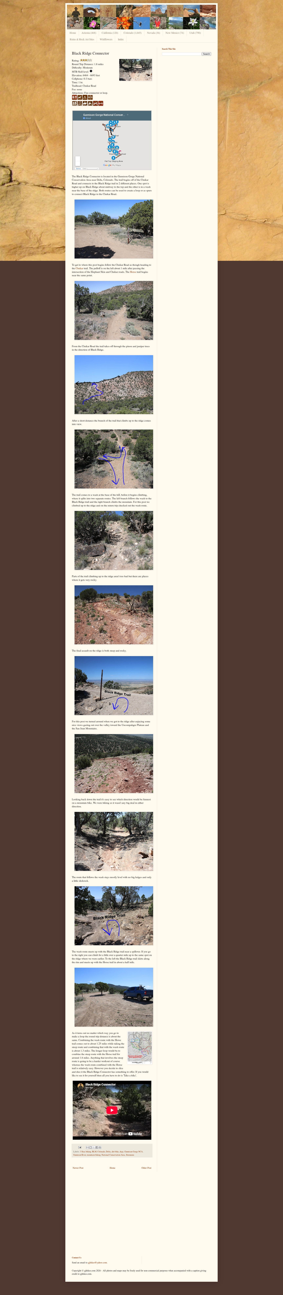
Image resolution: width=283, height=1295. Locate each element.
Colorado (101, 1151)
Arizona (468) (89, 32)
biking (88, 1151)
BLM (94, 1151)
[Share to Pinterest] (100, 1147)
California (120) (110, 32)
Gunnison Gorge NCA (133, 1151)
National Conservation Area (113, 1154)
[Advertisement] (186, 81)
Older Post (146, 1167)
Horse (133, 271)
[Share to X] (93, 1147)
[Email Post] (79, 1147)
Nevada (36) (153, 32)
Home (73, 32)
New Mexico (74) (175, 32)
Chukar (79, 268)
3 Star (82, 1151)
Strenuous (130, 1154)
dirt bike (115, 1151)
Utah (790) (195, 32)
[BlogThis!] (90, 1147)
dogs (121, 1151)
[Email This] (87, 1147)
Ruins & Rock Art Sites (82, 39)
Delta (108, 1151)
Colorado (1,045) (133, 32)
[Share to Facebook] (96, 1147)
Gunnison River (79, 1154)
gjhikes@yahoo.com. (98, 1262)
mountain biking (94, 1154)
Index (121, 39)
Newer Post (78, 1167)
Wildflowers (106, 39)
